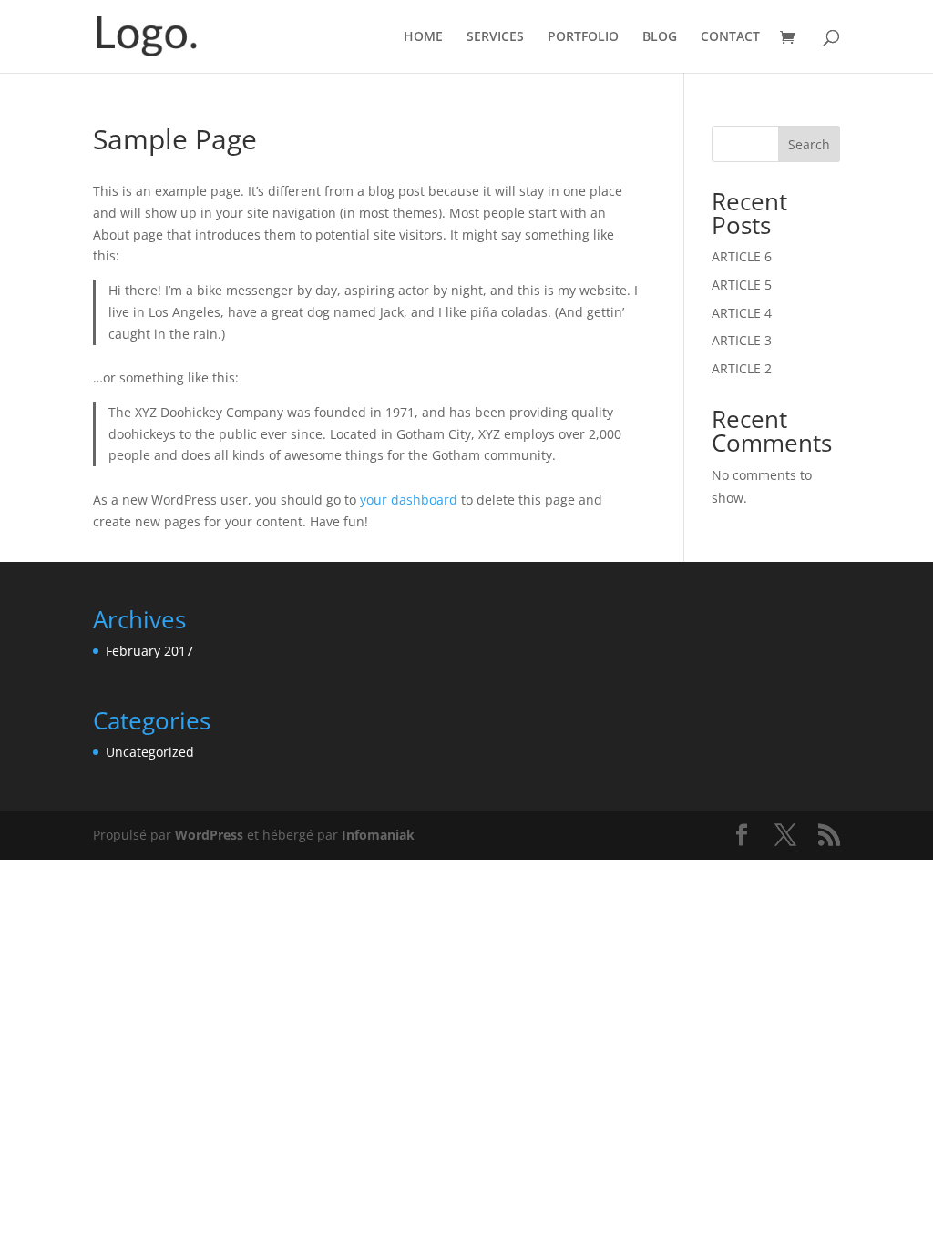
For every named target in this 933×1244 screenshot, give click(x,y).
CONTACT (730, 37)
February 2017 (149, 650)
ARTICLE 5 (742, 284)
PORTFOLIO (583, 37)
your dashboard (408, 499)
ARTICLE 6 (742, 256)
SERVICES (495, 37)
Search (809, 144)
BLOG (659, 37)
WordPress (209, 834)
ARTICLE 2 (742, 368)
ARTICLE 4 (742, 312)
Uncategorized (150, 751)
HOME (423, 37)
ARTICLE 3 (742, 340)
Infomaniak (378, 834)
